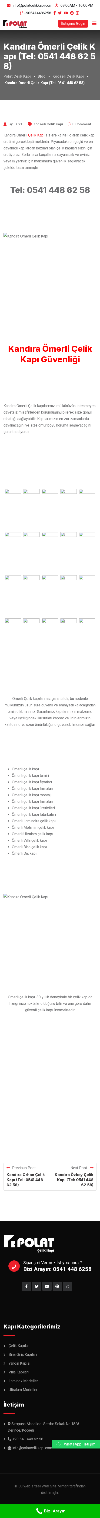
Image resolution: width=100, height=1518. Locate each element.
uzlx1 (17, 124)
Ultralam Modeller (23, 1390)
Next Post (79, 1168)
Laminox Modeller (23, 1381)
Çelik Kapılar (19, 1346)
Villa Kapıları (19, 1372)
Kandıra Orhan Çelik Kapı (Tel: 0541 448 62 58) (26, 1179)
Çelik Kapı (36, 135)
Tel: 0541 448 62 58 (50, 190)
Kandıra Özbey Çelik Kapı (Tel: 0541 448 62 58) (74, 1179)
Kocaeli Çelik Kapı (48, 124)
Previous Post (24, 1168)
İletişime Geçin (73, 23)
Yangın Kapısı (19, 1363)
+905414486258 (37, 13)
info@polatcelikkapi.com (32, 5)
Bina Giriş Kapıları (23, 1354)
